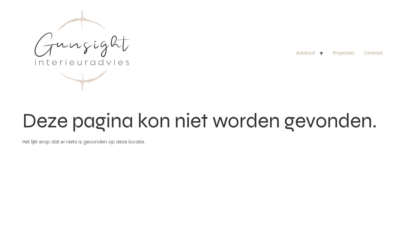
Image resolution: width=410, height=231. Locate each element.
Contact (373, 53)
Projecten (343, 53)
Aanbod (305, 53)
